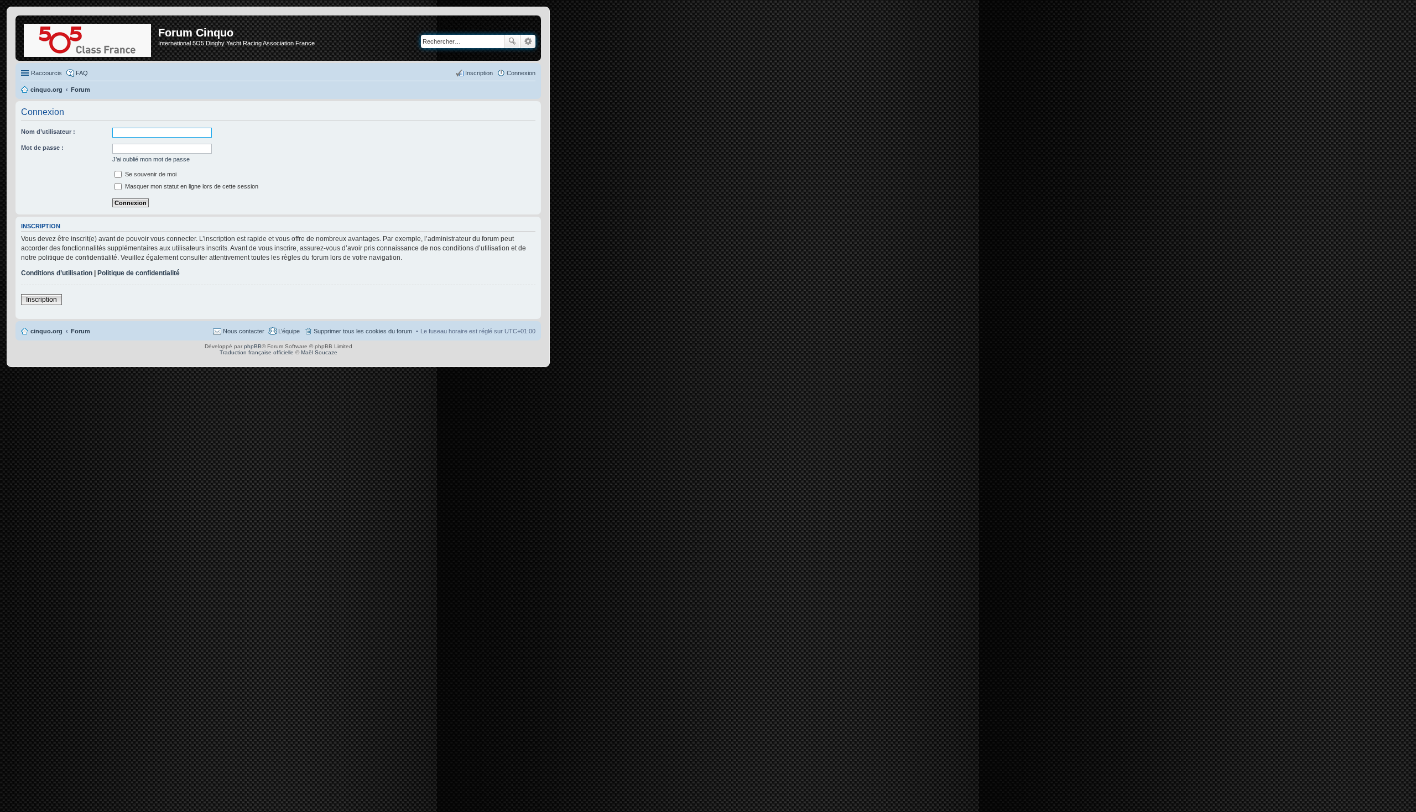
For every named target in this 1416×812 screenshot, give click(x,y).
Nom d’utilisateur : (48, 131)
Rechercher (512, 41)
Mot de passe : (42, 147)
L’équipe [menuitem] (289, 331)
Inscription (41, 299)
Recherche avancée (527, 41)
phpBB (253, 346)
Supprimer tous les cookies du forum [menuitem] (363, 331)
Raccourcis (46, 73)
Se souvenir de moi (149, 174)
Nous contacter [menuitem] (243, 331)
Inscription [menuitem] (479, 73)
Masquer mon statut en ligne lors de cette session (190, 186)
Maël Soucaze (319, 352)
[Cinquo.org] (88, 38)
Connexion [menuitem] (521, 73)
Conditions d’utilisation (56, 273)
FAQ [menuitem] (82, 73)
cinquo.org (46, 331)
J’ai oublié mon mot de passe (151, 159)
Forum (80, 331)
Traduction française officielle (257, 352)
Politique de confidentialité (138, 273)
